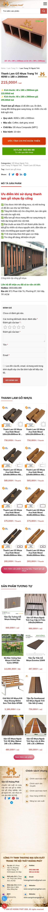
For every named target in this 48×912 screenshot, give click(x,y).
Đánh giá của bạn (11, 322)
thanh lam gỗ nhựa (13, 169)
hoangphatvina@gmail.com (35, 880)
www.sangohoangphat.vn (34, 897)
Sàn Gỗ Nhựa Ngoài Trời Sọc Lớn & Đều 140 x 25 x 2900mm (35, 741)
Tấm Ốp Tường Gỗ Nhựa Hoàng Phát (12, 618)
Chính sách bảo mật (38, 779)
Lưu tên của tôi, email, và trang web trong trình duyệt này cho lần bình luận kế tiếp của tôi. (23, 369)
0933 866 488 (34, 870)
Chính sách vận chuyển (36, 785)
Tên (5, 345)
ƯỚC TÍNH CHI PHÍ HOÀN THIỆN (24, 141)
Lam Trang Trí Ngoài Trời (30, 68)
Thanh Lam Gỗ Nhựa (31, 165)
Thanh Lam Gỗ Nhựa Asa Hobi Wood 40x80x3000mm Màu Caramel (35, 512)
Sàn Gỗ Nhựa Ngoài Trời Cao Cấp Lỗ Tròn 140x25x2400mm (35, 620)
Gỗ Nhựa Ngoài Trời (20, 163)
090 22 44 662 (34, 872)
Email (6, 355)
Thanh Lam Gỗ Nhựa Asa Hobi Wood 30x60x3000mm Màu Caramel (35, 552)
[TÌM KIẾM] (43, 11)
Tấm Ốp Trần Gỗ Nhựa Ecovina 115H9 (35, 659)
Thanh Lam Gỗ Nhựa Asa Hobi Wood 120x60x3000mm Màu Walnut (12, 472)
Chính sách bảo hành (38, 791)
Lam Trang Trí (12, 68)
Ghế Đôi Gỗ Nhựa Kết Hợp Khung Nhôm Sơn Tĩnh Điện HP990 (12, 700)
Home (3, 68)
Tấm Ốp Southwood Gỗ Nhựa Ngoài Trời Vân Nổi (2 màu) (35, 700)
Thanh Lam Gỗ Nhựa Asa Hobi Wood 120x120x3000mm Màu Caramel (35, 431)
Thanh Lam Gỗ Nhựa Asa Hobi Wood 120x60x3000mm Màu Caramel (35, 472)
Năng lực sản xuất (37, 801)
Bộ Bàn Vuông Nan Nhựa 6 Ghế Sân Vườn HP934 (12, 660)
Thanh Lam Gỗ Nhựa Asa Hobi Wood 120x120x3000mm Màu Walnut (13, 431)
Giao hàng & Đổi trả (38, 796)
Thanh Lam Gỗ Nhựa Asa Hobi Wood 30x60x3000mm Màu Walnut (12, 552)
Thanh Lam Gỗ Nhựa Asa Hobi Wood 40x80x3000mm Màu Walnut (12, 512)
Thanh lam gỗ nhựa (16, 398)
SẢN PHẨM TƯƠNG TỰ (16, 586)
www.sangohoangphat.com (35, 889)
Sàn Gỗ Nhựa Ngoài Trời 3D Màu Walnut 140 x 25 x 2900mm (13, 741)
